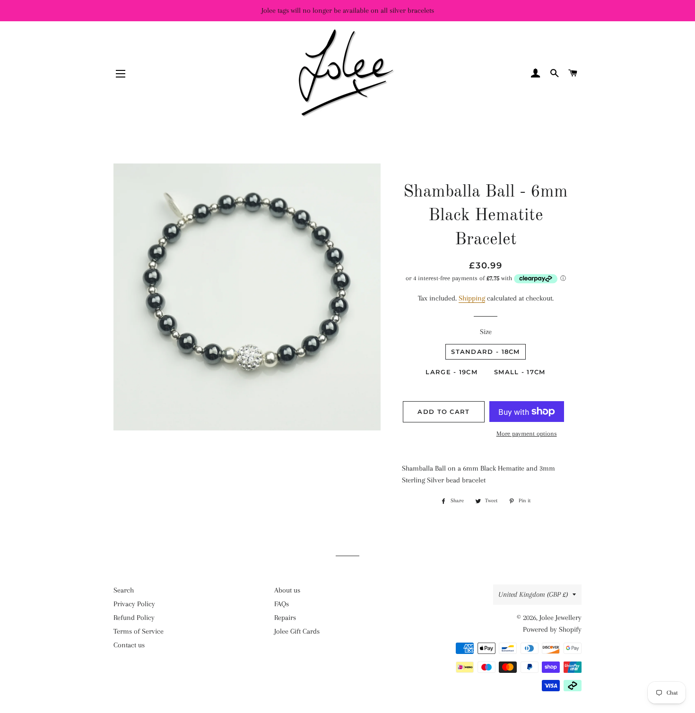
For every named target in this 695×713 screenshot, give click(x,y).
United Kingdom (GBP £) (533, 594)
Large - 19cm (452, 372)
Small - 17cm (520, 372)
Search (123, 590)
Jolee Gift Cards (297, 631)
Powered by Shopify (552, 629)
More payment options (526, 433)
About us (287, 590)
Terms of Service (138, 631)
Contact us (129, 645)
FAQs (281, 604)
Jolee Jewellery (560, 617)
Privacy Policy (134, 604)
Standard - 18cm (485, 351)
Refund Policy (134, 617)
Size (486, 331)
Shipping (472, 298)
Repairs (285, 617)
